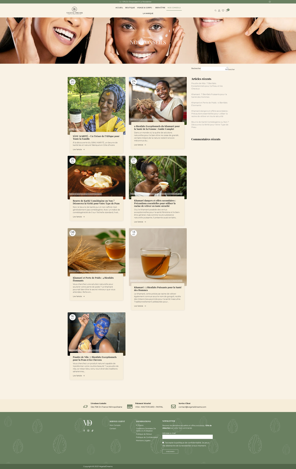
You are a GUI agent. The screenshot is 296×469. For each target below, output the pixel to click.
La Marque (148, 13)
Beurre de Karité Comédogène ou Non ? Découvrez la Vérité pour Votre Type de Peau (96, 202)
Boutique (130, 8)
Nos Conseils (174, 8)
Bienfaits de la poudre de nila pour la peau (84, 350)
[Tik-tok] (92, 431)
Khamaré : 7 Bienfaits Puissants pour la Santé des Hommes (158, 288)
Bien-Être (160, 8)
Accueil (119, 8)
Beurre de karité (75, 129)
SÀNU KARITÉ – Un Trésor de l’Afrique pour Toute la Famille (96, 137)
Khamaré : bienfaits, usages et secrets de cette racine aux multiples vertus (156, 194)
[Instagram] (88, 431)
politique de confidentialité (188, 443)
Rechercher (196, 68)
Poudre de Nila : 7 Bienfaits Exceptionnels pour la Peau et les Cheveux (95, 358)
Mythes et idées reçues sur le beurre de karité (85, 194)
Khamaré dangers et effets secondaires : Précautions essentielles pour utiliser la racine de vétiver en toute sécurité (155, 203)
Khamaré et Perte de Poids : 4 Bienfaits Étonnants (93, 279)
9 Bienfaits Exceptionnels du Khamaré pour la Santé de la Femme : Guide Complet (157, 127)
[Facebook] (84, 431)
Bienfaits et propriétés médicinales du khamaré (147, 119)
